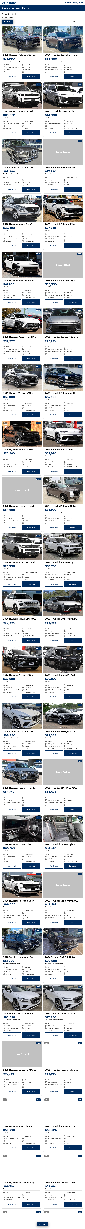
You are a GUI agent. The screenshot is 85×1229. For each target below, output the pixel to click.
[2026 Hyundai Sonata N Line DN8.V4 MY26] (63, 321)
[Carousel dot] (18, 50)
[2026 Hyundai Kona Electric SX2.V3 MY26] (22, 1110)
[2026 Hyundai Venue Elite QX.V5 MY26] (22, 603)
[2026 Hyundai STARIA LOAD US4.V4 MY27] (63, 772)
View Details (12, 76)
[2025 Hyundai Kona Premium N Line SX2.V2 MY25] (63, 95)
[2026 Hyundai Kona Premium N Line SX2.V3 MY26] (63, 885)
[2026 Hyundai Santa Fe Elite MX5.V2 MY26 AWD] (22, 434)
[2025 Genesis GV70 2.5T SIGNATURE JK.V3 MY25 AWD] (63, 998)
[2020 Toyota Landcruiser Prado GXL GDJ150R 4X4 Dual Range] (22, 941)
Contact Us (31, 76)
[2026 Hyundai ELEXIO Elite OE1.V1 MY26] (63, 434)
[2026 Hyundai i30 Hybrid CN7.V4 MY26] (63, 716)
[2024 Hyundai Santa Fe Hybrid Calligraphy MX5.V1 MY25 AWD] (63, 39)
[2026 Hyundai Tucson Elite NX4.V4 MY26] (22, 828)
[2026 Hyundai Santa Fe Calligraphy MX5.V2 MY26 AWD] (63, 659)
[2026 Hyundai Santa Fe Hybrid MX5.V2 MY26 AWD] (63, 265)
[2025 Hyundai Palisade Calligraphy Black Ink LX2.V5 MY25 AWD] (22, 39)
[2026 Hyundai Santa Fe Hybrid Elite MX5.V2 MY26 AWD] (63, 546)
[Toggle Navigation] (82, 8)
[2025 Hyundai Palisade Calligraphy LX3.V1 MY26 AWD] (63, 490)
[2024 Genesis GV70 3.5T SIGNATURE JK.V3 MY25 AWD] (22, 998)
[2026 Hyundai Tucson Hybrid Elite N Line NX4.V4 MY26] (22, 772)
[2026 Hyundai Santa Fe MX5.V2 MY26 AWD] (22, 1054)
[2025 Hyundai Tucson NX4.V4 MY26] (22, 377)
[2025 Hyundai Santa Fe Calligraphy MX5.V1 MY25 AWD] (22, 95)
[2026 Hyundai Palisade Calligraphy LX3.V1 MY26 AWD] (63, 377)
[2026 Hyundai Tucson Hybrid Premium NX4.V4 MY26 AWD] (22, 490)
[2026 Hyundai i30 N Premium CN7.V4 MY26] (63, 603)
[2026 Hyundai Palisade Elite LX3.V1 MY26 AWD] (63, 152)
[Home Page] (10, 2)
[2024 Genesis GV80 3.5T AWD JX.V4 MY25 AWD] (22, 152)
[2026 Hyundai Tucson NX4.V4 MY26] (22, 659)
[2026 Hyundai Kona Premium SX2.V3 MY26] (22, 265)
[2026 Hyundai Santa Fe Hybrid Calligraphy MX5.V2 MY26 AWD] (22, 546)
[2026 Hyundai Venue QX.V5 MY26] (22, 208)
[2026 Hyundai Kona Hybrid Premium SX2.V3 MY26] (22, 321)
